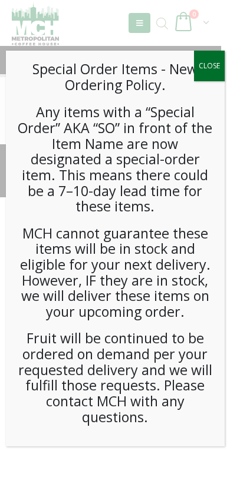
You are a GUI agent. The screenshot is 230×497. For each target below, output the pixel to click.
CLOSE (209, 66)
